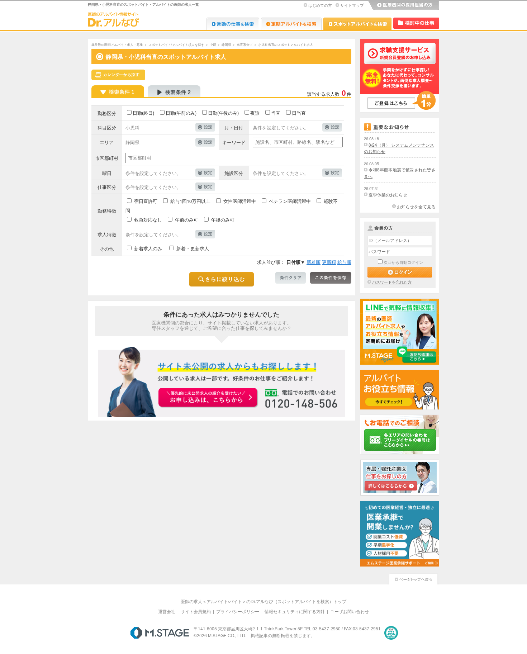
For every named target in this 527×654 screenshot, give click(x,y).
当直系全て (245, 44)
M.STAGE (159, 633)
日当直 (299, 112)
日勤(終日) (143, 112)
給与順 (344, 262)
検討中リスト (416, 23)
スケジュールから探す (118, 75)
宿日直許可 (145, 201)
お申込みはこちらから (208, 398)
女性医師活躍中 (239, 201)
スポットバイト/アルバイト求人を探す (176, 44)
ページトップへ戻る (413, 578)
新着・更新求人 (192, 248)
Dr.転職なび (232, 24)
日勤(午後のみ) (223, 112)
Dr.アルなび (291, 24)
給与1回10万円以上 (190, 201)
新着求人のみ (148, 248)
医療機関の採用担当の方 (403, 5)
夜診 (255, 112)
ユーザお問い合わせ (349, 611)
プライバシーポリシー (237, 611)
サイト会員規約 (196, 611)
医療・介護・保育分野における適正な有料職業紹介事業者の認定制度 (391, 633)
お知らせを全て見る (416, 206)
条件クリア (290, 278)
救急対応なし (148, 219)
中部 (213, 44)
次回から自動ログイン (403, 262)
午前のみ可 (186, 219)
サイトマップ (352, 5)
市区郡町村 (106, 158)
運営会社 (166, 611)
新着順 (314, 262)
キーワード (234, 142)
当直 (275, 112)
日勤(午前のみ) (181, 112)
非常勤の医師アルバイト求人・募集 (117, 44)
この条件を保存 (330, 278)
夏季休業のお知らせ (388, 194)
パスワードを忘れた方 (392, 282)
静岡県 (226, 44)
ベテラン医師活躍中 (290, 201)
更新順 (329, 262)
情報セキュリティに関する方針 (295, 611)
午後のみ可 (222, 219)
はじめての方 (320, 5)
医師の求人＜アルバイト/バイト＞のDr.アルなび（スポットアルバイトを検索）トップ (263, 601)
